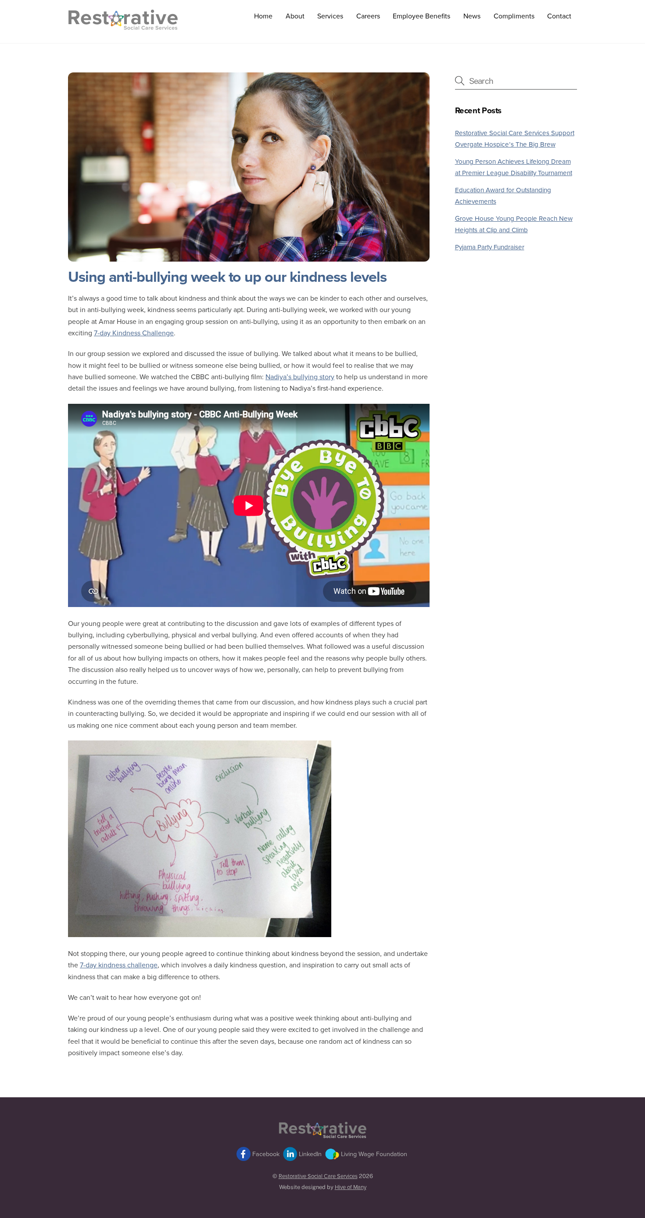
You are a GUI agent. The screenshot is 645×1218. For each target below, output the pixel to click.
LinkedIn (309, 1154)
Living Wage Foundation (373, 1154)
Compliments (514, 16)
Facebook (265, 1154)
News (471, 16)
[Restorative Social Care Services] (123, 26)
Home (263, 16)
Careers (368, 16)
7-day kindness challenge (119, 965)
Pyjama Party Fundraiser (489, 247)
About (295, 16)
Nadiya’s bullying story (299, 377)
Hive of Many (350, 1187)
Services (330, 16)
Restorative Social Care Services (318, 1176)
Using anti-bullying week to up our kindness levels (227, 277)
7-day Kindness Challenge (134, 333)
